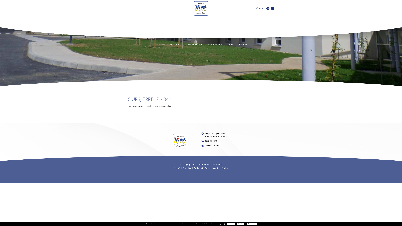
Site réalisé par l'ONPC (184, 168)
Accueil (161, 44)
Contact (243, 44)
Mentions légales (220, 168)
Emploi (230, 44)
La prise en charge (193, 44)
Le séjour (174, 44)
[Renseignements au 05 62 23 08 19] (272, 8)
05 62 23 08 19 (211, 140)
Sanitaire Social (204, 168)
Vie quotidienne (214, 44)
